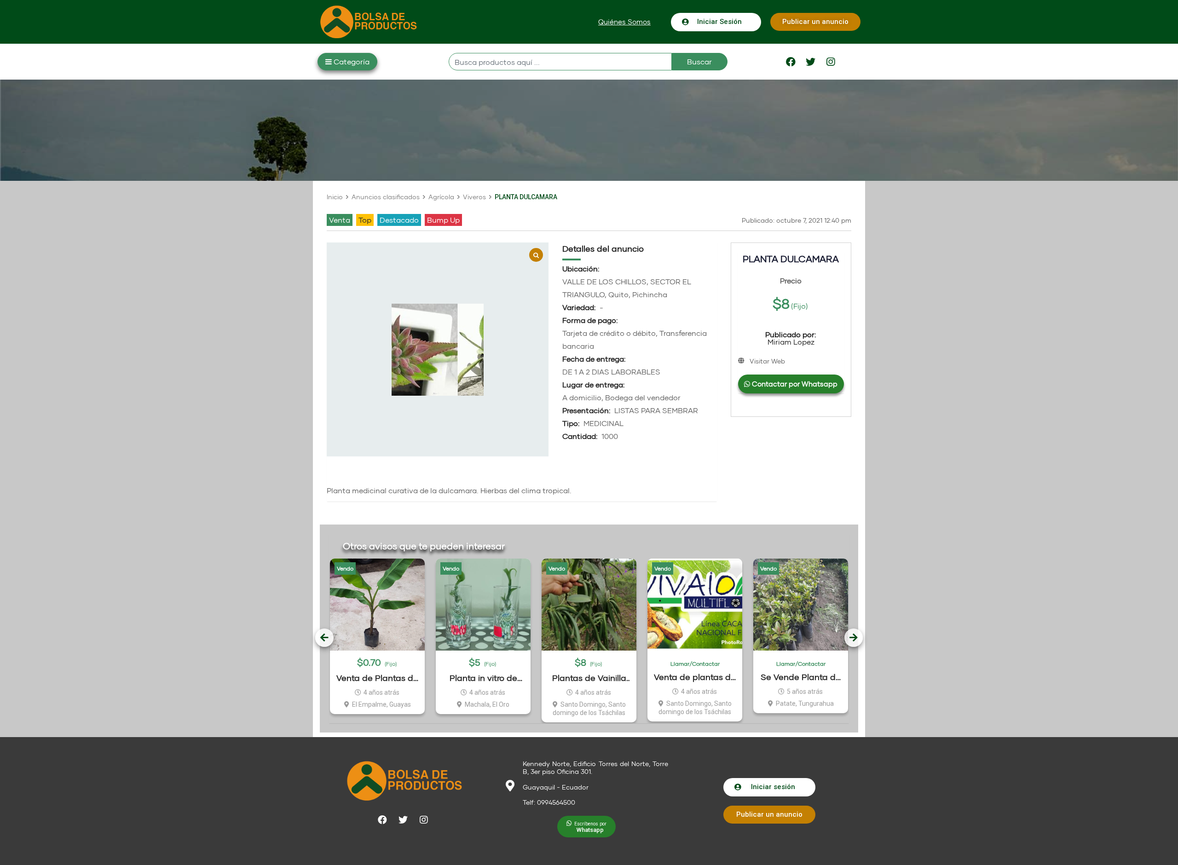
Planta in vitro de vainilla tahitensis (483, 678)
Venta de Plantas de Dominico (377, 678)
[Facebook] (791, 61)
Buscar (699, 61)
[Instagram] (830, 61)
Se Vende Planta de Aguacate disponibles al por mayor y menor (801, 677)
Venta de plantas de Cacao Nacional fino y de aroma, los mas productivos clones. (695, 677)
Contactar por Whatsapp (793, 384)
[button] (624, 22)
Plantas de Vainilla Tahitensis (589, 678)
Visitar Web (767, 361)
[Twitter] (810, 61)
